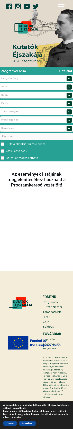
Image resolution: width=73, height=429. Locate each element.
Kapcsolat (49, 339)
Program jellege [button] (9, 119)
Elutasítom (27, 423)
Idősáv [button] (4, 95)
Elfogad (10, 423)
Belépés (48, 326)
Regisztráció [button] (7, 128)
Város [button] (4, 86)
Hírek (46, 316)
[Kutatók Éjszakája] (22, 27)
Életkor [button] (5, 103)
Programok (50, 302)
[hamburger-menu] (61, 6)
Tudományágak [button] (9, 111)
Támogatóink (52, 312)
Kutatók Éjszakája (27, 50)
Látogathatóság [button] (9, 78)
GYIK (46, 321)
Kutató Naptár (52, 307)
